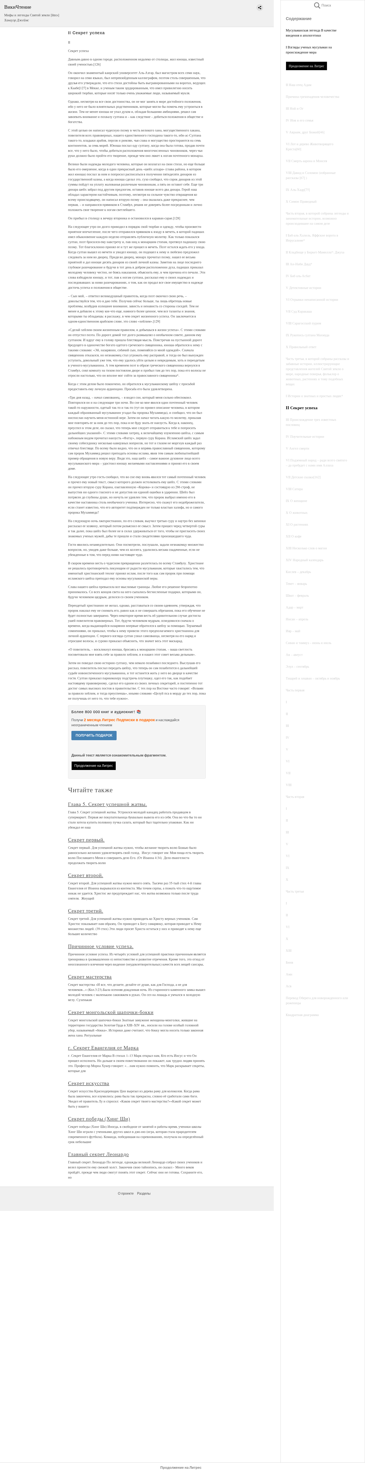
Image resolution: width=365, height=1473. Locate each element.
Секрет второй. (85, 875)
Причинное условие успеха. (100, 946)
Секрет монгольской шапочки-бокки (111, 1012)
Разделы (144, 1193)
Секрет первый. (86, 839)
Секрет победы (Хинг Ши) (99, 1118)
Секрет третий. (85, 910)
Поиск (322, 5)
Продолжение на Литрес (306, 66)
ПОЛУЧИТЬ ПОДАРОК (94, 735)
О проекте (126, 1193)
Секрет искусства (88, 1083)
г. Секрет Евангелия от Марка (103, 1047)
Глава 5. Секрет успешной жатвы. (107, 804)
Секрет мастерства (90, 976)
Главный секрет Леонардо (98, 1154)
